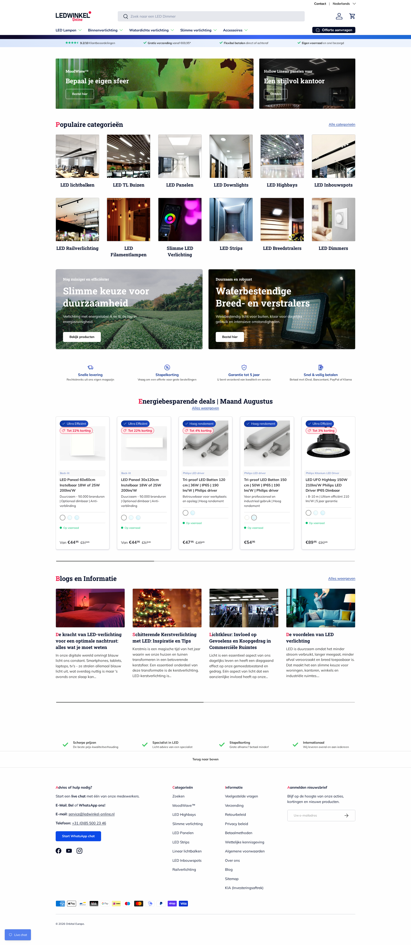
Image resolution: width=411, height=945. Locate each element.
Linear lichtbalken (187, 851)
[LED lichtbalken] (77, 156)
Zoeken (178, 796)
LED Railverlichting (77, 248)
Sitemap (232, 878)
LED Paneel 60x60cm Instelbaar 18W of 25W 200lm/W (80, 485)
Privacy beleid (236, 823)
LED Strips (231, 248)
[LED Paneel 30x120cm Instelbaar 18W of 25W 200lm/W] (144, 443)
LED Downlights (231, 185)
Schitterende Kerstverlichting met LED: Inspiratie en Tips (164, 637)
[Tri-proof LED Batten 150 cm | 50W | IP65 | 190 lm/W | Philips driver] (267, 443)
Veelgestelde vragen (241, 796)
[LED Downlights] (231, 156)
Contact (320, 3)
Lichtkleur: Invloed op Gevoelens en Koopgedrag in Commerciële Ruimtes (240, 640)
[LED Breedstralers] (282, 219)
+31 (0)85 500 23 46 (89, 823)
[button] (352, 16)
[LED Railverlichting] (77, 219)
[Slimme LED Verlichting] (180, 219)
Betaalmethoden (238, 833)
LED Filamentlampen (129, 251)
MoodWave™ (183, 805)
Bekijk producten (81, 337)
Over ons (232, 860)
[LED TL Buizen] (128, 156)
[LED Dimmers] (333, 219)
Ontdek (275, 94)
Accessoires (232, 30)
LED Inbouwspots (333, 185)
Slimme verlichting (195, 30)
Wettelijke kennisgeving (244, 842)
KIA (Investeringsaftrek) (244, 888)
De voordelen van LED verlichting (310, 637)
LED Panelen (179, 185)
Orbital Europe (75, 923)
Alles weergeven (205, 408)
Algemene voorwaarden (245, 851)
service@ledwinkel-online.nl (91, 814)
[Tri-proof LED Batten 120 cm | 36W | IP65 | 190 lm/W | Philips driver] (205, 443)
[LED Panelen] (180, 156)
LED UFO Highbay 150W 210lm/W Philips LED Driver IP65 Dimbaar (326, 485)
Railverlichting (184, 869)
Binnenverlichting (102, 30)
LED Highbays (282, 185)
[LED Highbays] (282, 156)
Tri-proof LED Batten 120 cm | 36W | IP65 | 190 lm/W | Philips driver (204, 485)
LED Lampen (66, 30)
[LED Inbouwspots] (333, 156)
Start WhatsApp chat (78, 836)
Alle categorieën (342, 124)
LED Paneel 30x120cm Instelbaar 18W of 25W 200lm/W (141, 485)
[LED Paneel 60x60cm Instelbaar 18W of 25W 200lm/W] (82, 443)
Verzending (234, 805)
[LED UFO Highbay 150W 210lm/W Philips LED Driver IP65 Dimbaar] (328, 443)
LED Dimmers (333, 248)
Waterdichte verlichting (149, 30)
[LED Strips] (231, 219)
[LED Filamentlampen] (128, 219)
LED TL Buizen (128, 185)
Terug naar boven (205, 759)
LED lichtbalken (77, 185)
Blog (229, 869)
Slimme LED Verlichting (180, 251)
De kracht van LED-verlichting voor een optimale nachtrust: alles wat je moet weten (89, 640)
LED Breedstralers (282, 248)
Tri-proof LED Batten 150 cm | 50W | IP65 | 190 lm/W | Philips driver (265, 485)
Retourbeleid (235, 814)
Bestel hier (80, 94)
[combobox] (211, 16)
